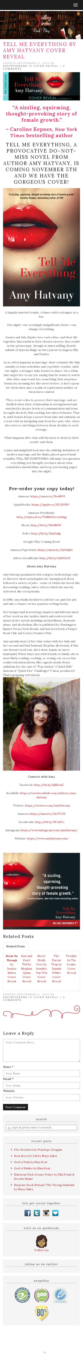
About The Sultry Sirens (44, 1346)
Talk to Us (71, 1346)
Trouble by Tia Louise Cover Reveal (71, 964)
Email (8, 1079)
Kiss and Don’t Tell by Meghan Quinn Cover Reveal (26, 968)
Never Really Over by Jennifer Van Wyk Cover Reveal (41, 968)
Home (8, 1342)
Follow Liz (41, 1250)
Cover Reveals (68, 1342)
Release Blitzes (15, 1346)
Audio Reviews (46, 1342)
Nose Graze (55, 1352)
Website (9, 1091)
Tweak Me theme (31, 1352)
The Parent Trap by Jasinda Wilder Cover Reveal (56, 968)
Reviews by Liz (24, 1342)
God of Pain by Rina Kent (30, 1162)
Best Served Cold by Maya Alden (35, 1156)
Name (8, 1067)
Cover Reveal (45, 66)
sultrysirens (15, 66)
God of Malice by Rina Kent (32, 1168)
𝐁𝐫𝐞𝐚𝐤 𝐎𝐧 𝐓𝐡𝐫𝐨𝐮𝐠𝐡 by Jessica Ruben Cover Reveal (12, 968)
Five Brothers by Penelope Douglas (38, 1149)
